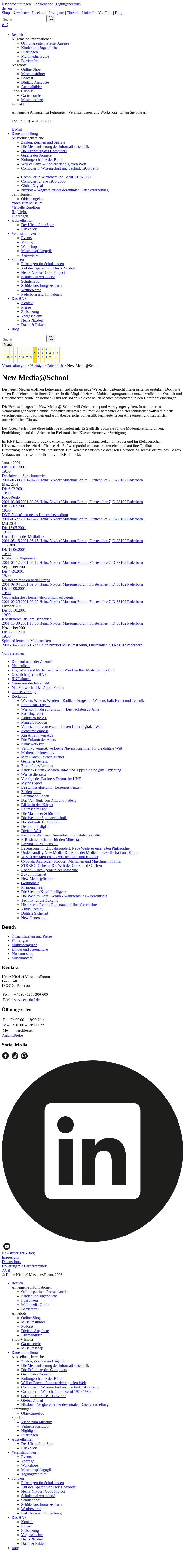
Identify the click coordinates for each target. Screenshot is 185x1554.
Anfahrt (8, 1035)
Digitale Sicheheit (34, 913)
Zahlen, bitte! (31, 792)
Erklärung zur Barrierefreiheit (24, 1266)
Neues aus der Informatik (31, 683)
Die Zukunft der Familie (39, 822)
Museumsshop (32, 100)
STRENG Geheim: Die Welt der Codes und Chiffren (61, 865)
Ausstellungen (22, 220)
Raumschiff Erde (34, 809)
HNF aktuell (21, 679)
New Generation (33, 918)
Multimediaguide (24, 945)
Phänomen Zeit (32, 887)
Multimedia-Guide (35, 56)
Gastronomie (31, 95)
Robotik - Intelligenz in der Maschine (49, 870)
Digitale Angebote (35, 82)
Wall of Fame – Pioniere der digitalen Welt (53, 164)
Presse (26, 307)
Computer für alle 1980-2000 (43, 181)
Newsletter (21, 13)
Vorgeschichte (32, 316)
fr (15, 8)
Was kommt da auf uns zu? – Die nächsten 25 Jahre (60, 709)
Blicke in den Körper (37, 805)
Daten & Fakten (33, 325)
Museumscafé (22, 958)
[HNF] (33, 361)
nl (21, 8)
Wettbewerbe (31, 290)
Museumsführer (33, 74)
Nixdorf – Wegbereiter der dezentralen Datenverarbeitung (65, 190)
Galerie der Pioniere (36, 155)
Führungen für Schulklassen (42, 264)
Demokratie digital (35, 826)
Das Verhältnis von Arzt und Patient (48, 800)
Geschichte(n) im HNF (29, 674)
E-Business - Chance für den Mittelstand (52, 839)
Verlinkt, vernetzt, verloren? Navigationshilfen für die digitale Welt (71, 748)
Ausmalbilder (31, 87)
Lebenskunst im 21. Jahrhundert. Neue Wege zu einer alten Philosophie (75, 848)
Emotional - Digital (35, 705)
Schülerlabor (43, 4)
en (10, 8)
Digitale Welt (31, 831)
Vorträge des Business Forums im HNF (51, 779)
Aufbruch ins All (34, 718)
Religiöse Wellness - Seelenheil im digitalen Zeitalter (61, 835)
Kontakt (27, 303)
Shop (6, 13)
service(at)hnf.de (27, 1000)
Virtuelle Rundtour (26, 207)
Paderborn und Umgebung (41, 294)
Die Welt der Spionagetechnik (44, 818)
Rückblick (29, 229)
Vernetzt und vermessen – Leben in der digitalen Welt (61, 727)
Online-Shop (31, 69)
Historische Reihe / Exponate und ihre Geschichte (59, 905)
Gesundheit (30, 883)
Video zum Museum (27, 203)
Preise (18, 1035)
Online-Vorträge (24, 692)
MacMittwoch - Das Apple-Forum (38, 687)
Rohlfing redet (32, 713)
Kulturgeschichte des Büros (42, 160)
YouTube (105, 13)
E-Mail (17, 129)
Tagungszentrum (68, 4)
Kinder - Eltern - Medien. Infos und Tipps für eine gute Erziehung (71, 770)
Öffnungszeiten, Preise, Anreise (45, 43)
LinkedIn (89, 13)
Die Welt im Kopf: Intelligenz (43, 892)
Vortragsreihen (13, 653)
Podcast (27, 78)
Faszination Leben (35, 796)
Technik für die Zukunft (39, 900)
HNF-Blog (26, 1253)
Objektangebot (32, 199)
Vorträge (27, 242)
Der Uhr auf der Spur (37, 225)
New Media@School (37, 879)
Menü (8, 344)
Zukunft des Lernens (37, 766)
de (4, 8)
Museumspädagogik (36, 251)
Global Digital (32, 186)
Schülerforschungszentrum (41, 285)
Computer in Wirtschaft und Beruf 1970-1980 (56, 177)
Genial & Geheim (34, 761)
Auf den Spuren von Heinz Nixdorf (48, 268)
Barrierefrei (30, 61)
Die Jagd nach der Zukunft (32, 661)
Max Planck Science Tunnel (42, 757)
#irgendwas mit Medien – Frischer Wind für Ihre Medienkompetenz (63, 670)
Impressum (10, 1257)
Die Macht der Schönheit (40, 813)
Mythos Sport (31, 783)
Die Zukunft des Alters (38, 740)
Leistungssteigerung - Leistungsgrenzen (51, 787)
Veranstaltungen (24, 233)
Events (26, 238)
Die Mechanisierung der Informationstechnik (55, 147)
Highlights (19, 212)
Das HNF (19, 299)
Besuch (17, 35)
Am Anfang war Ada (37, 735)
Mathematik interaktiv (37, 753)
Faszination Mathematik (39, 844)
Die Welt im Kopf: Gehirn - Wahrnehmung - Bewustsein (64, 896)
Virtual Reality (32, 909)
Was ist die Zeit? (33, 774)
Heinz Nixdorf (32, 320)
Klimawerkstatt (32, 744)
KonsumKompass (34, 731)
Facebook (39, 13)
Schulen (18, 259)
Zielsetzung (30, 312)
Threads (73, 13)
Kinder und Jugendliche (39, 48)
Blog (118, 13)
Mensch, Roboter (34, 722)
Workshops (29, 246)
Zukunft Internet (33, 874)
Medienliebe (21, 666)
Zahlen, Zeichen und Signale (43, 142)
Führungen (29, 52)
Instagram (56, 13)
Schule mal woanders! (38, 277)
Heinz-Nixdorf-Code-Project (43, 272)
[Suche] (50, 18)
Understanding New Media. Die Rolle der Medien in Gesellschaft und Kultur (80, 852)
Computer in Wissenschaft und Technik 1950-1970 (60, 168)
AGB (6, 1270)
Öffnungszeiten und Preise (32, 936)
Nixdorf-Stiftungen (16, 4)
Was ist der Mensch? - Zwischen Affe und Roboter (59, 857)
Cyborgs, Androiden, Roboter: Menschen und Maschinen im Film (71, 861)
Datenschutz (11, 1262)
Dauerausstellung (25, 133)
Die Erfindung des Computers (44, 151)
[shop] (5, 26)
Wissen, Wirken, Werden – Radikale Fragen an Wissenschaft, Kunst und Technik (82, 700)
